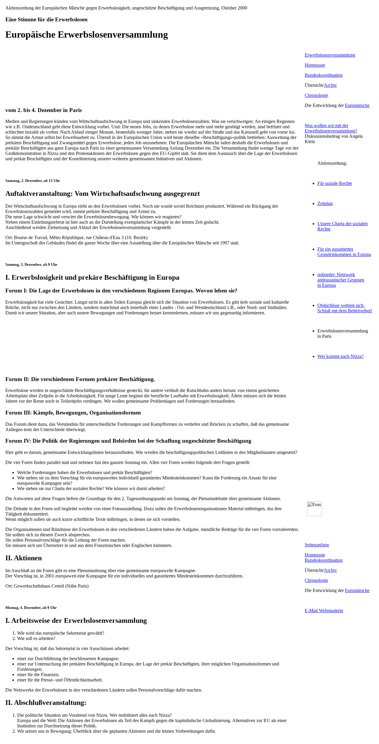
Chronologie (316, 95)
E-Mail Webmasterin (324, 610)
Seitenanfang (317, 544)
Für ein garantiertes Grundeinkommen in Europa (344, 252)
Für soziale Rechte (334, 183)
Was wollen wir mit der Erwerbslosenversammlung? (331, 128)
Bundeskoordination (324, 75)
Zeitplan (325, 203)
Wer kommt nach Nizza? (340, 356)
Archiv (330, 85)
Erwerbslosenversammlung (330, 54)
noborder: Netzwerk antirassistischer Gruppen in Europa (340, 280)
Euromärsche (357, 105)
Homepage (315, 65)
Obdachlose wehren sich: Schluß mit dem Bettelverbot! (344, 308)
